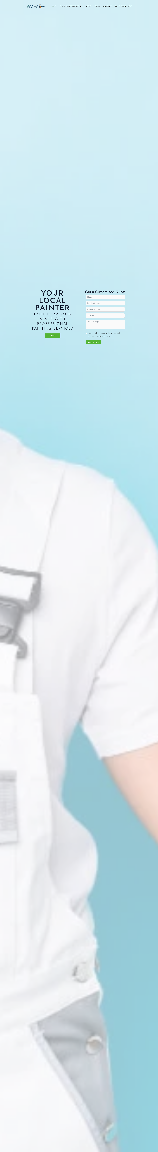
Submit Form (93, 342)
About (88, 6)
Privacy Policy (106, 336)
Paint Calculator (123, 6)
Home (53, 6)
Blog (97, 6)
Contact (107, 6)
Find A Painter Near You (71, 6)
